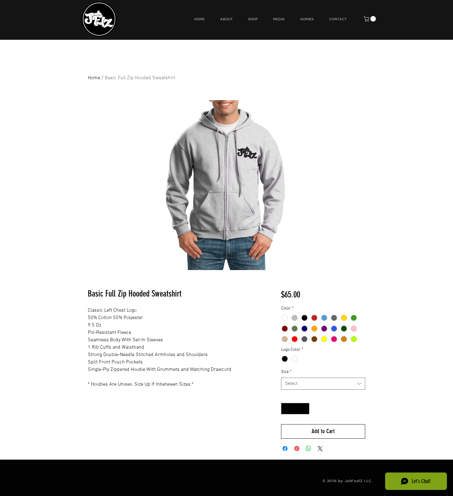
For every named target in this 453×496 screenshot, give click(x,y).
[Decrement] (286, 408)
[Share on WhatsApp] (308, 448)
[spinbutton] (295, 408)
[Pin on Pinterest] (296, 448)
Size (286, 372)
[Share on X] (320, 448)
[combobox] (323, 384)
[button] (370, 19)
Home (94, 78)
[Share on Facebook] (285, 448)
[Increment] (304, 408)
